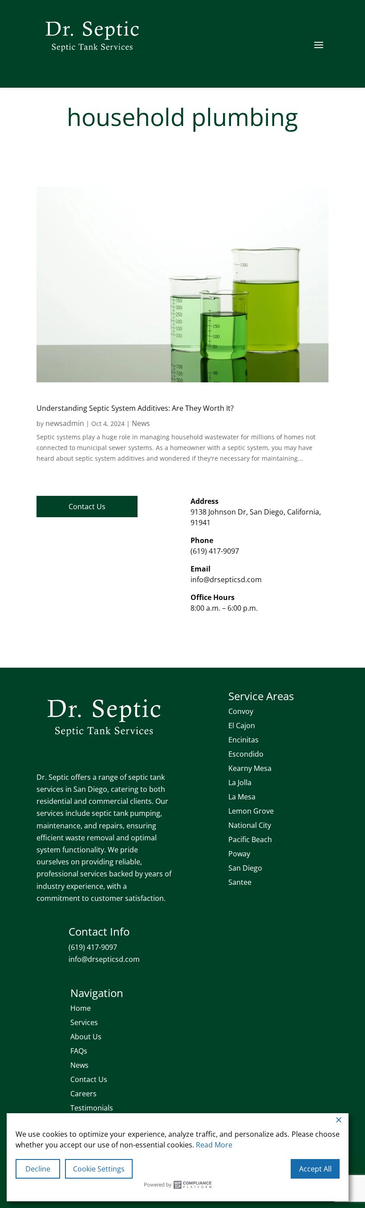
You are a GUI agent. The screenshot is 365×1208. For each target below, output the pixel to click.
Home (80, 1008)
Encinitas (243, 740)
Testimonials (91, 1108)
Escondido (246, 754)
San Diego (245, 868)
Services (84, 1022)
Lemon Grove (251, 811)
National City (249, 825)
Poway (239, 854)
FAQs (78, 1051)
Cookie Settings (99, 1169)
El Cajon (241, 725)
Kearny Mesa (250, 768)
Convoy (240, 711)
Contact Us (87, 506)
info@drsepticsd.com (226, 579)
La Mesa (242, 797)
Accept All (315, 1169)
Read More (214, 1145)
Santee (239, 882)
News (141, 423)
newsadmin (64, 423)
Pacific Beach (250, 839)
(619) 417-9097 (215, 551)
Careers (83, 1094)
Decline (37, 1169)
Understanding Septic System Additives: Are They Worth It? (135, 408)
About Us (85, 1037)
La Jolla (239, 782)
